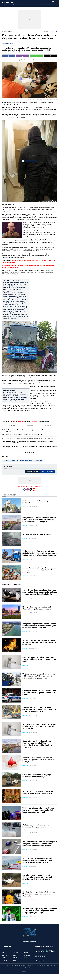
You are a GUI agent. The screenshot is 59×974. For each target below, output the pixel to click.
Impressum (17, 965)
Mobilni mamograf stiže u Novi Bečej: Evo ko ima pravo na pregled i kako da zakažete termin (31, 447)
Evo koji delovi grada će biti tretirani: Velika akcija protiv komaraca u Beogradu (38, 894)
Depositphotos (29, 968)
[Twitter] (31, 489)
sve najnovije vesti (29, 452)
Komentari (48, 426)
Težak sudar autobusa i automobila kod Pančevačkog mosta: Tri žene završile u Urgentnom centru (38, 861)
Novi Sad (26, 958)
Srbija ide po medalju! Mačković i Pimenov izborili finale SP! (24, 435)
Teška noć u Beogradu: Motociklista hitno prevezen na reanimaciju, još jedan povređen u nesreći (38, 810)
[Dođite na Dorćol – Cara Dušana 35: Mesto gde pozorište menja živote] (11, 796)
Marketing (24, 965)
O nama (6, 965)
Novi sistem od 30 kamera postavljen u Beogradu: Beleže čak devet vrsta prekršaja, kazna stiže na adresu (39, 844)
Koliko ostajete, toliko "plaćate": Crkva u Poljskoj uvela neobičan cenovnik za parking (29, 430)
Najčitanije (29, 426)
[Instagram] (27, 489)
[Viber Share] (22, 56)
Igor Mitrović (38, 460)
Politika (18, 5)
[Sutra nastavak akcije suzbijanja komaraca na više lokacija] (11, 779)
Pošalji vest (31, 965)
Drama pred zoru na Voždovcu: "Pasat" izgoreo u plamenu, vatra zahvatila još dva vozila (39, 643)
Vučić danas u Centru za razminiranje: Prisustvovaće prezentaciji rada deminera (29, 438)
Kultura (15, 958)
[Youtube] (34, 489)
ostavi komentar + (48, 472)
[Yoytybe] (42, 961)
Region (26, 953)
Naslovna (4, 31)
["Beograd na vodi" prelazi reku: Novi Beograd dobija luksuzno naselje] (11, 612)
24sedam (34, 422)
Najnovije (4, 5)
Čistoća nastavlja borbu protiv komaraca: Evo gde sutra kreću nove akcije (38, 827)
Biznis (53, 5)
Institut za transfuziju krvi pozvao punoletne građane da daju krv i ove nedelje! (38, 760)
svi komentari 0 (32, 472)
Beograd (10, 31)
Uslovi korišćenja (50, 965)
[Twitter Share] (50, 56)
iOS (14, 422)
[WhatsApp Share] (36, 56)
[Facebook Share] (8, 56)
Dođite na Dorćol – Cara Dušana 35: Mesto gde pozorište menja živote (37, 792)
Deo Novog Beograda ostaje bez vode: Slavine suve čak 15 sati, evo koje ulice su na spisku (39, 726)
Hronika (37, 5)
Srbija (15, 960)
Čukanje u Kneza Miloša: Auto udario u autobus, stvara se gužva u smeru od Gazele (39, 693)
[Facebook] (24, 489)
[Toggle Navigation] (56, 1)
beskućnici (6, 460)
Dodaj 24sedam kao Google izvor (30, 60)
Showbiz (28, 5)
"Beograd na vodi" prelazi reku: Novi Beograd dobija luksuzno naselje (38, 608)
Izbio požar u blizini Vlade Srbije (36, 534)
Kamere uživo (12, 5)
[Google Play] (51, 951)
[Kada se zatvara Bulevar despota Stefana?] (11, 505)
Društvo (42, 5)
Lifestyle (48, 5)
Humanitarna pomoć (26, 460)
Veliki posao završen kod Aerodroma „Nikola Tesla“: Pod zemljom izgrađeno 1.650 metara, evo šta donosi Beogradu (39, 553)
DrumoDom (14, 460)
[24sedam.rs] (7, 2)
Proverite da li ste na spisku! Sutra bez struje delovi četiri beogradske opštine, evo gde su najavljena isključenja (39, 592)
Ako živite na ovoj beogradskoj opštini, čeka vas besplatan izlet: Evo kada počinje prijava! (39, 570)
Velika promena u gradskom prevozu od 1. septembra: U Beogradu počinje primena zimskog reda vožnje (38, 676)
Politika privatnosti (40, 965)
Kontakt (11, 965)
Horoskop (27, 955)
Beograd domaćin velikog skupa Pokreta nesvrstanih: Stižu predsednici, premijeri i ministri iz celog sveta (37, 744)
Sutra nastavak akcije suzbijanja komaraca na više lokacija (36, 776)
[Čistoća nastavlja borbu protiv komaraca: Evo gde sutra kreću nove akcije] (11, 829)
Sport (23, 5)
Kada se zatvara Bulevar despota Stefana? (36, 502)
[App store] (39, 951)
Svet (33, 5)
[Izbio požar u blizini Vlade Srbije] (11, 539)
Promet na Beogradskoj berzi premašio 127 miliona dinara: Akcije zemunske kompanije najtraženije (39, 911)
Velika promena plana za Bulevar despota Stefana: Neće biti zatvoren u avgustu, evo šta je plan (39, 710)
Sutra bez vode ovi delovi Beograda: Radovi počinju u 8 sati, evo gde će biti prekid (39, 659)
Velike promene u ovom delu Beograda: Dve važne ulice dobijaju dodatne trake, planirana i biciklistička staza (29, 442)
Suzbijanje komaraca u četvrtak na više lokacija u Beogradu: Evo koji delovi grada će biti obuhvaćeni (37, 877)
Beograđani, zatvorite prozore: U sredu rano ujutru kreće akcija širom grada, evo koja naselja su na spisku (39, 520)
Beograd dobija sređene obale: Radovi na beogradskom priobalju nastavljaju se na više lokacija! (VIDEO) (39, 626)
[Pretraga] (53, 2)
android (20, 422)
